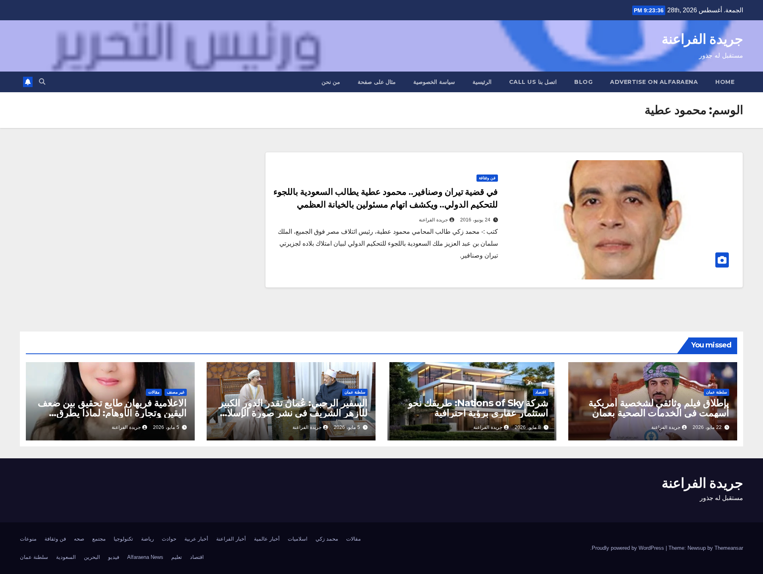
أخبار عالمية (267, 539)
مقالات (153, 392)
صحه (79, 539)
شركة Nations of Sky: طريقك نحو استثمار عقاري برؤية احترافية (478, 408)
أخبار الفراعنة (231, 539)
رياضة (147, 539)
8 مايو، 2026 (528, 427)
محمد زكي (327, 539)
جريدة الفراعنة (702, 39)
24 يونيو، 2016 (475, 220)
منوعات (28, 539)
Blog (583, 81)
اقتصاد (540, 392)
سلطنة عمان (716, 392)
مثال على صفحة (377, 81)
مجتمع (99, 539)
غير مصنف (175, 392)
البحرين (92, 557)
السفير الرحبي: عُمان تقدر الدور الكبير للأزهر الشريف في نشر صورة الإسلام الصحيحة (293, 413)
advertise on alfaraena (654, 81)
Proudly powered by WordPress (629, 548)
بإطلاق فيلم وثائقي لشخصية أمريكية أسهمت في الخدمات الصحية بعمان (659, 408)
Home (724, 81)
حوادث (169, 539)
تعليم (176, 557)
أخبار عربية (196, 539)
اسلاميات (298, 539)
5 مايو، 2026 (347, 427)
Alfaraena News (145, 557)
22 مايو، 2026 (707, 427)
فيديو (113, 557)
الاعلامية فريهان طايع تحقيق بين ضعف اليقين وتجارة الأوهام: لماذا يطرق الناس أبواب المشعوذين (112, 413)
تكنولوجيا (123, 539)
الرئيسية (482, 81)
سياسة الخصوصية (434, 81)
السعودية (66, 557)
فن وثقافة (487, 178)
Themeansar (729, 548)
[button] (42, 81)
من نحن (331, 81)
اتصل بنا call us (533, 81)
